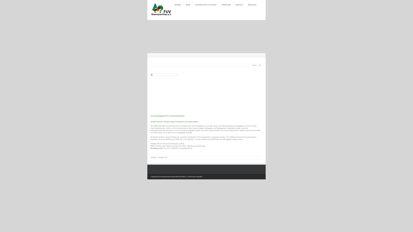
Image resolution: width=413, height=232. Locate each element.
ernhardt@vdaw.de (186, 148)
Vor (260, 65)
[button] (261, 4)
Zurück (254, 65)
